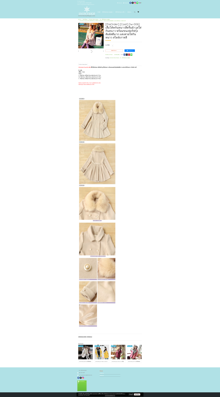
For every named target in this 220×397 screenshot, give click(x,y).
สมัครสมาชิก (126, 2)
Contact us (102, 373)
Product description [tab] (83, 64)
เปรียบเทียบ (117, 54)
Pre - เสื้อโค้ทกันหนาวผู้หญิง (125, 57)
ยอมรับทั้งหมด (137, 394)
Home (99, 12)
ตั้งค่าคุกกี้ (131, 394)
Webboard (102, 375)
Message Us (130, 50)
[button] (135, 12)
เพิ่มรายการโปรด (109, 54)
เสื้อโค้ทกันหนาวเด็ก (120, 12)
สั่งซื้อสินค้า (114, 50)
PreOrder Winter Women (114, 57)
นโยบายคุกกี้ (88, 395)
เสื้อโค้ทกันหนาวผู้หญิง (107, 12)
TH (141, 2)
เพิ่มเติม (129, 12)
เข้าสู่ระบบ (120, 2)
